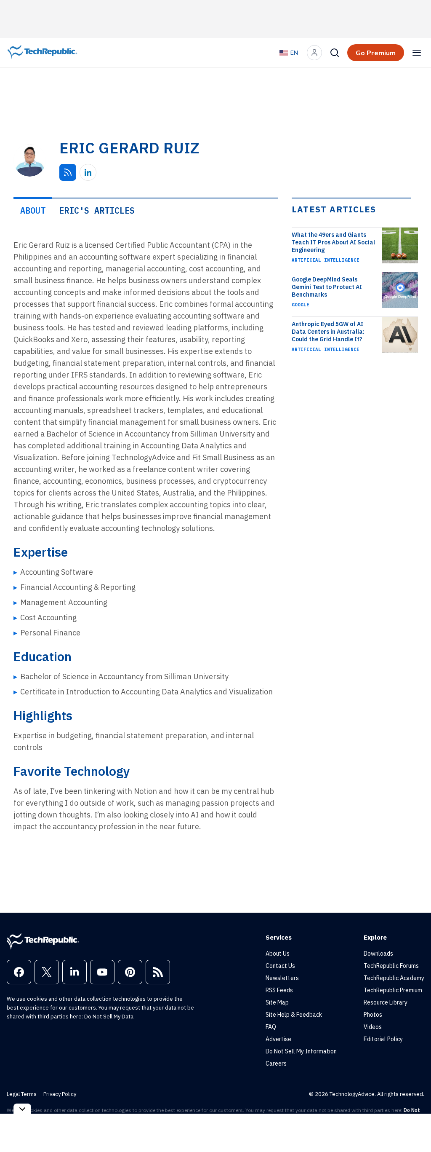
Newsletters (282, 978)
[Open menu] (416, 52)
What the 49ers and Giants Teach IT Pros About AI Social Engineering (333, 242)
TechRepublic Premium (393, 990)
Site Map (277, 1002)
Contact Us (280, 966)
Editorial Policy (383, 1039)
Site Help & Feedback (294, 1014)
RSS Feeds (279, 990)
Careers (276, 1063)
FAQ (271, 1027)
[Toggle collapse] (22, 1109)
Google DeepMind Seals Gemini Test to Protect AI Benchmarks (327, 287)
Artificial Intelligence (325, 260)
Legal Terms (22, 1094)
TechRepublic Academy (394, 978)
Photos (373, 1014)
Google (300, 305)
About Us (278, 953)
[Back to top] (414, 1126)
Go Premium (376, 52)
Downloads (378, 953)
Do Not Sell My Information (301, 1051)
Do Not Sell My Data (108, 1016)
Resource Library (385, 1002)
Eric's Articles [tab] (97, 210)
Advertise (278, 1039)
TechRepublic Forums (391, 966)
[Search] (334, 52)
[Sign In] (314, 52)
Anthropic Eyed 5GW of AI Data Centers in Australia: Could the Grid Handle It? (328, 331)
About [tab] (32, 210)
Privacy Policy (59, 1094)
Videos (373, 1027)
